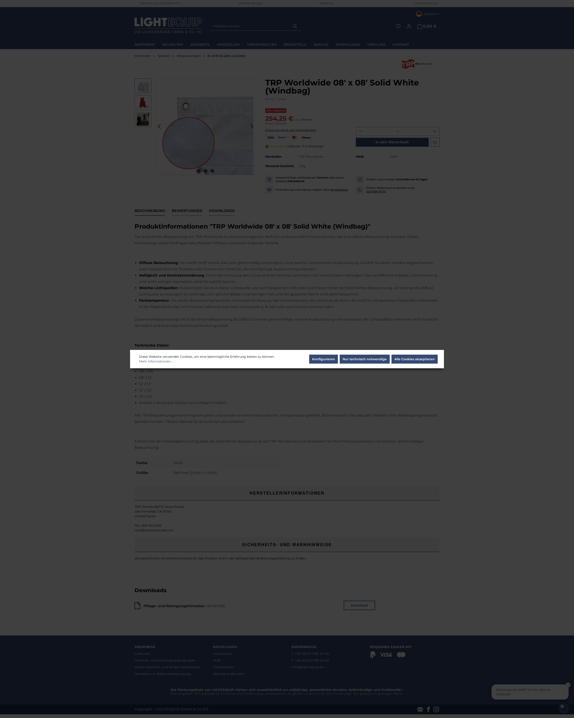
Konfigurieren (323, 359)
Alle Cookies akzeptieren (414, 359)
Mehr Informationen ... (156, 361)
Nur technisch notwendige (365, 359)
